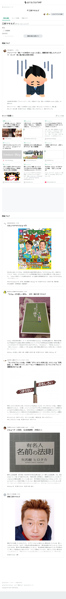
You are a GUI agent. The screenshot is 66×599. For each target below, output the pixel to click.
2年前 (17, 50)
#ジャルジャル (11, 417)
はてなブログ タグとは (7, 585)
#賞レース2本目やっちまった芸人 (27, 106)
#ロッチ (9, 109)
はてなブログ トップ (8, 7)
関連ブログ (25, 18)
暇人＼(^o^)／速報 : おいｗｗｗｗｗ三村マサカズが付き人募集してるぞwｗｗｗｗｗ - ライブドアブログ (33, 168)
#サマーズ (33, 419)
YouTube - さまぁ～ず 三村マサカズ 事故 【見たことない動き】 (53, 168)
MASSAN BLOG (11, 223)
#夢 (17, 554)
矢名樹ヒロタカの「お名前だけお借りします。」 (18, 427)
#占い (32, 486)
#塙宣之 (29, 109)
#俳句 (46, 352)
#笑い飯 (54, 106)
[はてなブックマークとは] (12, 116)
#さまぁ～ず (52, 352)
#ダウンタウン (20, 417)
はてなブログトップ (28, 585)
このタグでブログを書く (57, 14)
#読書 (27, 352)
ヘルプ (15, 585)
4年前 (17, 223)
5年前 (25, 291)
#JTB (21, 281)
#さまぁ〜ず (34, 281)
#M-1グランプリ (48, 109)
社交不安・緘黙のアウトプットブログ (16, 360)
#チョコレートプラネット (44, 106)
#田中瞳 (56, 281)
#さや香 (15, 109)
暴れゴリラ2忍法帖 (11, 494)
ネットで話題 (15, 18)
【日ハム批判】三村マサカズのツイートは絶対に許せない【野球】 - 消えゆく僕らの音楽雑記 (12, 168)
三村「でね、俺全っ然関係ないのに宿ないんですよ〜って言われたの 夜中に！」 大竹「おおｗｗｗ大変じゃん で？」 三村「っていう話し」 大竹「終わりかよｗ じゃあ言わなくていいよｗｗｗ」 (54, 133)
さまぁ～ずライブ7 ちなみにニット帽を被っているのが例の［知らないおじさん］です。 (54, 174)
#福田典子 (24, 283)
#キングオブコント (38, 109)
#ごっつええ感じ (30, 417)
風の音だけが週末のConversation (15, 291)
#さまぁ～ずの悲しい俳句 (14, 352)
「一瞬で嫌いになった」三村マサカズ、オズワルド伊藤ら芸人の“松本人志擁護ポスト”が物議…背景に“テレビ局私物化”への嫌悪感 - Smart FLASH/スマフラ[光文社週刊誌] (12, 125)
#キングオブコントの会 (13, 419)
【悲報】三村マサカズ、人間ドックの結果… (54, 145)
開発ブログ (20, 585)
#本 (23, 352)
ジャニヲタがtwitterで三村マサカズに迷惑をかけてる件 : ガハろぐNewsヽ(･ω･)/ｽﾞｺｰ (54, 125)
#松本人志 (38, 417)
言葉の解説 (6, 18)
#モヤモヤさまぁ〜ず (13, 281)
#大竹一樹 (50, 281)
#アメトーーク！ (11, 106)
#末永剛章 (27, 281)
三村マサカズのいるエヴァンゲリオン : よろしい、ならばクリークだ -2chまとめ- (12, 146)
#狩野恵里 (18, 283)
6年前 (18, 494)
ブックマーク (7, 121)
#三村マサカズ (22, 109)
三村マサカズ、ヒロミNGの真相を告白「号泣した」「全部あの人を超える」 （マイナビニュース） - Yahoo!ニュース (33, 125)
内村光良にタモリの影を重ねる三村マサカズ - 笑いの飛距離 (33, 145)
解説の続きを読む (32, 36)
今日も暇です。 (11, 50)
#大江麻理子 (10, 283)
